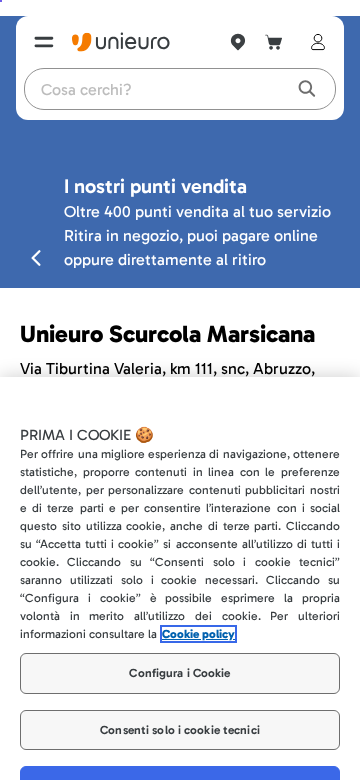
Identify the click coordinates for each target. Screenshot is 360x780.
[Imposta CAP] (238, 42)
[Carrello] (274, 42)
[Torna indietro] (36, 257)
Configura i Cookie (179, 645)
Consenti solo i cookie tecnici (180, 701)
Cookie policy (198, 606)
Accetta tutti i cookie (180, 758)
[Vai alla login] (314, 42)
